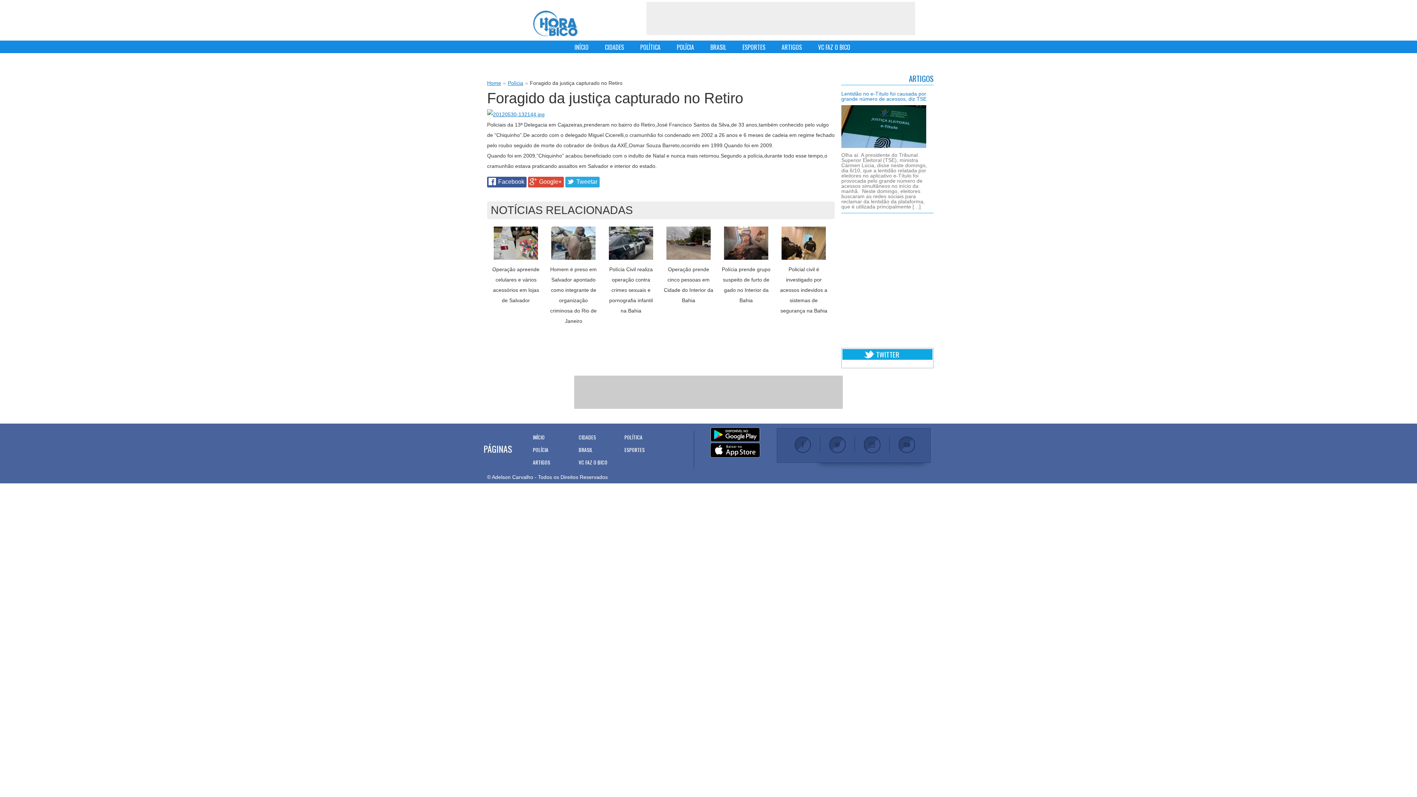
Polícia (515, 83)
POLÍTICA (650, 47)
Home (494, 83)
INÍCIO (582, 47)
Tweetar (586, 182)
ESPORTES (753, 47)
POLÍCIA (685, 47)
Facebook (511, 182)
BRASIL (718, 47)
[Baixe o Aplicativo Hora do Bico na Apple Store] (735, 450)
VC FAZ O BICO (834, 47)
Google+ (550, 182)
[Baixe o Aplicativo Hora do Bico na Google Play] (735, 435)
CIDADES (614, 47)
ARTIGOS (792, 47)
